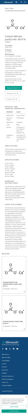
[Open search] (21, 2)
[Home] (7, 2)
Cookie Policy (13, 403)
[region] (14, 404)
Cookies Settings (14, 406)
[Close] (26, 396)
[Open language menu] (16, 2)
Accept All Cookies (14, 411)
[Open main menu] (25, 2)
